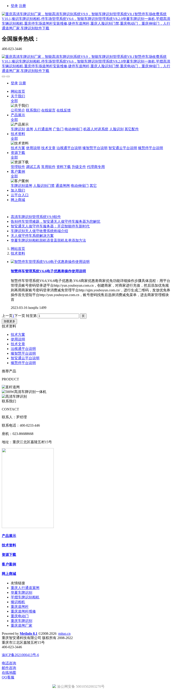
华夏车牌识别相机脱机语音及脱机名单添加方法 (48, 240)
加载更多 (9, 321)
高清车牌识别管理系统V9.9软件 (36, 217)
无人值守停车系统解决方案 (32, 236)
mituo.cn (64, 633)
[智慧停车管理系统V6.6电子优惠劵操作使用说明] (50, 262)
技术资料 (18, 253)
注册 (22, 6)
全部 (14, 101)
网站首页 (18, 91)
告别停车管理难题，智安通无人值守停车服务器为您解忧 (55, 221)
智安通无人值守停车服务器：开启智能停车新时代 (50, 226)
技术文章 (18, 344)
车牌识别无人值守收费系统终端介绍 (39, 231)
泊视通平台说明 (23, 349)
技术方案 (18, 334)
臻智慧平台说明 (23, 353)
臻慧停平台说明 (23, 363)
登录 (14, 6)
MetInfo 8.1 (28, 633)
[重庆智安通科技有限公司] (86, 21)
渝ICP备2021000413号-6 (20, 655)
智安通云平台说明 (25, 358)
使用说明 (18, 339)
